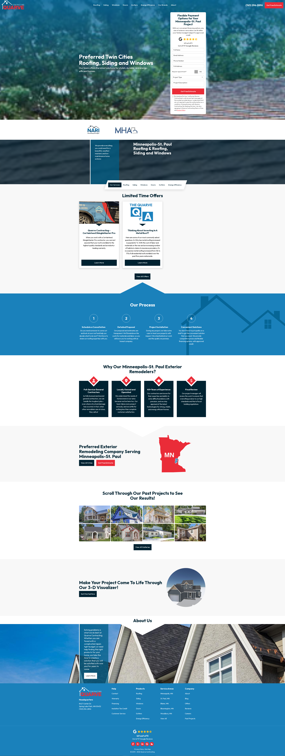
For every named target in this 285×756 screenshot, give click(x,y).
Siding (138, 698)
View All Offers (142, 276)
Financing (115, 703)
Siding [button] (106, 5)
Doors (138, 708)
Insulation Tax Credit (119, 708)
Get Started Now (88, 594)
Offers (187, 703)
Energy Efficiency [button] (148, 5)
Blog (186, 698)
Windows (139, 703)
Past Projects (190, 718)
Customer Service (118, 713)
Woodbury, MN (166, 713)
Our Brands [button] (163, 5)
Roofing (139, 693)
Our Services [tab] (115, 185)
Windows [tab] (144, 185)
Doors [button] (125, 5)
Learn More (99, 263)
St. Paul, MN (165, 698)
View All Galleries (142, 547)
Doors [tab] (153, 185)
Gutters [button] (134, 5)
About (187, 693)
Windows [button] (115, 5)
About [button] (173, 5)
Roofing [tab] (126, 185)
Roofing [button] (96, 5)
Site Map (148, 749)
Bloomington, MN (167, 708)
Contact (115, 693)
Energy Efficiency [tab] (175, 185)
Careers (188, 713)
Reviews (188, 708)
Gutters (139, 713)
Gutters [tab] (162, 185)
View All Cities (86, 463)
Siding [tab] (134, 185)
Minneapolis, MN (166, 693)
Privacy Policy (181, 110)
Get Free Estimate (274, 5)
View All (163, 718)
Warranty (115, 698)
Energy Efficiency (142, 718)
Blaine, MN (164, 703)
